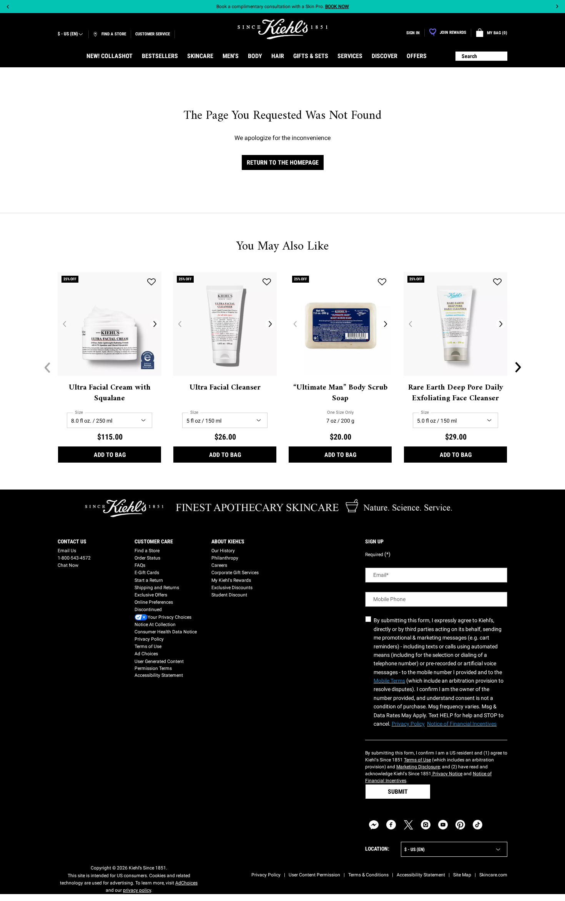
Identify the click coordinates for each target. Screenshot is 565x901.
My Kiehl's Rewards (231, 580)
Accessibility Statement (159, 675)
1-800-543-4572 (74, 558)
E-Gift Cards (147, 572)
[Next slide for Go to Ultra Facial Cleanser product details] (270, 323)
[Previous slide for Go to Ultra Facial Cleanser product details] (179, 323)
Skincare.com (493, 875)
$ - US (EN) (68, 34)
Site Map (462, 875)
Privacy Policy (149, 639)
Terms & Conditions (368, 875)
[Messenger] (373, 824)
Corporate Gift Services (235, 572)
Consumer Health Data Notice (166, 632)
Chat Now (68, 565)
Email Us (67, 550)
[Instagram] (425, 824)
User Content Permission (314, 875)
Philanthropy (224, 558)
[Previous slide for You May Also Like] (47, 367)
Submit (398, 791)
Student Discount (229, 595)
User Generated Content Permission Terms (159, 665)
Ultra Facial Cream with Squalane (110, 393)
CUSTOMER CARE (154, 541)
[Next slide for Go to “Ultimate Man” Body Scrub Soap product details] (385, 323)
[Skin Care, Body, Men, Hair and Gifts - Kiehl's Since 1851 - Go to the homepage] (282, 29)
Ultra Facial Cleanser (225, 388)
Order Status (147, 558)
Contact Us (72, 541)
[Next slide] (557, 6)
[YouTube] (443, 824)
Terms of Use (148, 646)
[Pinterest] (460, 824)
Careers (219, 565)
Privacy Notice (446, 773)
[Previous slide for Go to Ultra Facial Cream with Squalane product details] (64, 323)
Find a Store (147, 550)
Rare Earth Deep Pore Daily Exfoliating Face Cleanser (455, 393)
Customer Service (152, 34)
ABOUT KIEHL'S (227, 541)
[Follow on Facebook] (391, 824)
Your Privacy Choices (169, 617)
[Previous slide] (7, 6)
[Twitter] (408, 824)
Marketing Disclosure (418, 766)
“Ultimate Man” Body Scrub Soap (340, 393)
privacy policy (137, 890)
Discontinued (148, 609)
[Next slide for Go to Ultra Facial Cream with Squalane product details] (155, 323)
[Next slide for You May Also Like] (517, 367)
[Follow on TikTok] (477, 824)
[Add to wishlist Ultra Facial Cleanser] (267, 282)
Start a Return (149, 580)
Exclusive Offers (151, 595)
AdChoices (186, 883)
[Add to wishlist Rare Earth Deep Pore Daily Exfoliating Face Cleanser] (497, 282)
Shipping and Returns (157, 587)
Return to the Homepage (283, 162)
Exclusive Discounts (232, 587)
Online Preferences (154, 602)
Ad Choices (146, 653)
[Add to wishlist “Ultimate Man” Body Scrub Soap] (382, 282)
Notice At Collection (155, 624)
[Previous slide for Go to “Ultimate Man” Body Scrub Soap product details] (294, 323)
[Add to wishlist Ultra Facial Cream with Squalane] (151, 282)
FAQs (140, 565)
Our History (223, 550)
